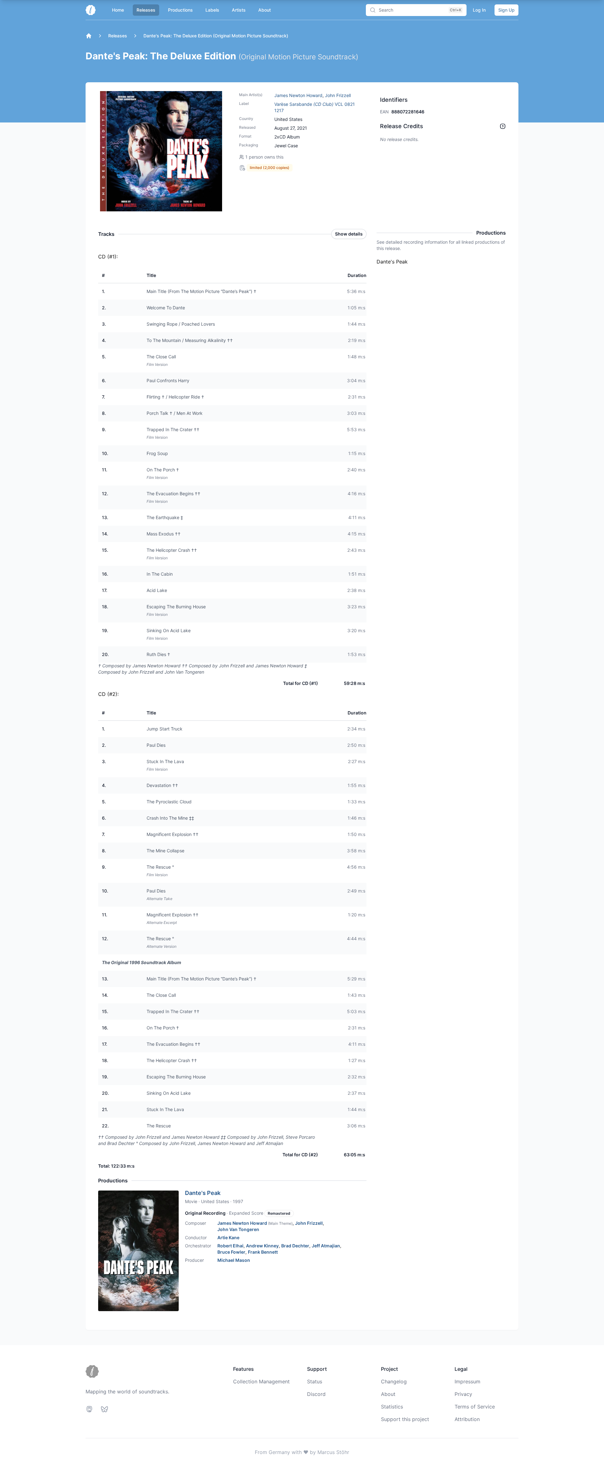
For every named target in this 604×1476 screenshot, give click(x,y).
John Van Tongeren (238, 1229)
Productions (180, 10)
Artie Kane (228, 1237)
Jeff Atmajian (326, 1245)
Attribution (467, 1419)
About (264, 10)
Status (314, 1381)
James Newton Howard (298, 95)
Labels (212, 10)
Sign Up (506, 10)
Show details (349, 233)
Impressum (467, 1381)
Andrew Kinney (262, 1245)
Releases (146, 10)
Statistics (392, 1406)
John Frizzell (338, 95)
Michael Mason (233, 1260)
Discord (316, 1394)
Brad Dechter (295, 1245)
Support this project (405, 1419)
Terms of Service (475, 1406)
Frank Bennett (263, 1252)
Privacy (463, 1394)
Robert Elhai (230, 1245)
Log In (479, 10)
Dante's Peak (203, 1193)
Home (118, 10)
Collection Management (261, 1381)
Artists (239, 10)
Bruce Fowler (231, 1252)
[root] (89, 36)
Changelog (394, 1381)
